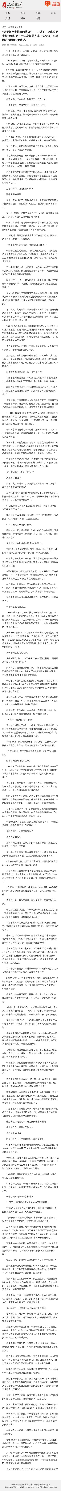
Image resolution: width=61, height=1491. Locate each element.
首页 (4, 27)
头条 (7, 13)
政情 (23, 13)
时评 (23, 18)
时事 (38, 13)
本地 (53, 13)
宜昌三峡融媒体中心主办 (15, 5)
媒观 (7, 18)
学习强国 (12, 27)
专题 (38, 18)
